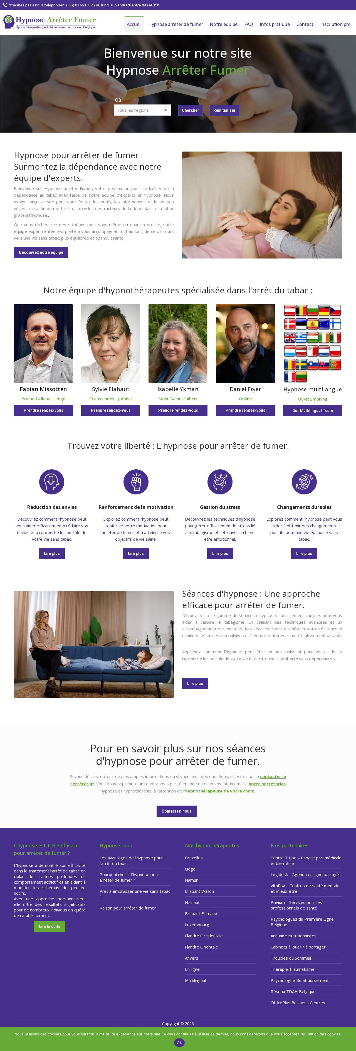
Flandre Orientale (201, 947)
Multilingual (195, 980)
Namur (191, 880)
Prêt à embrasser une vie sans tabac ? (135, 893)
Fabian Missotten (43, 389)
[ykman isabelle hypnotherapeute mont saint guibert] (178, 343)
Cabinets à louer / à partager (298, 947)
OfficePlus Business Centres (298, 1002)
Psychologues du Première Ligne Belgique (302, 921)
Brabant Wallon (199, 891)
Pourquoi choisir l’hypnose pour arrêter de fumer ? (129, 877)
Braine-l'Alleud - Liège (43, 398)
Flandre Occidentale (204, 935)
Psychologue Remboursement (300, 980)
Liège (190, 869)
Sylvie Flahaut (111, 389)
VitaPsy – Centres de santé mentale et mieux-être (305, 888)
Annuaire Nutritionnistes (294, 935)
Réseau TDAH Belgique (293, 991)
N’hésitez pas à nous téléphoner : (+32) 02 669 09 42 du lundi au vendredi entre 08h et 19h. (84, 5)
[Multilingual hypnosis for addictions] (312, 343)
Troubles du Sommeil (291, 958)
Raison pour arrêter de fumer (128, 908)
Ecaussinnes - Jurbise (111, 398)
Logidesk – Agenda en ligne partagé (305, 874)
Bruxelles (194, 857)
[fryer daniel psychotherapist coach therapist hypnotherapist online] (245, 343)
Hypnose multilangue (312, 389)
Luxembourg (197, 924)
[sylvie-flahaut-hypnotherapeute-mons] (110, 343)
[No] (349, 1039)
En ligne (192, 969)
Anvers (191, 958)
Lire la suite (49, 926)
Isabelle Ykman (178, 389)
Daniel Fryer (245, 389)
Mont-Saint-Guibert (178, 398)
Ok (179, 1042)
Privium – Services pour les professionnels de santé (296, 905)
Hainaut (192, 902)
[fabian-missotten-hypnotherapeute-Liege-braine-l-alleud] (43, 343)
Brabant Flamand (201, 913)
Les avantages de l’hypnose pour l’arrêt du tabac (131, 860)
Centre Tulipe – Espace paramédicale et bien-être (306, 860)
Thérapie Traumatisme (293, 969)
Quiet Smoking (312, 399)
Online (245, 398)
